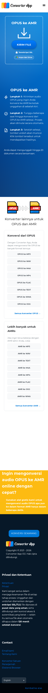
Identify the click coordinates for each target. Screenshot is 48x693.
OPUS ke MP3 (24, 254)
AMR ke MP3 (24, 347)
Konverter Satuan (11, 661)
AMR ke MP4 (24, 375)
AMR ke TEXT (24, 361)
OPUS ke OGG (24, 304)
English (7, 680)
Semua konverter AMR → (28, 406)
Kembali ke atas (33, 688)
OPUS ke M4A (24, 268)
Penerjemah (8, 664)
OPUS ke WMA (24, 297)
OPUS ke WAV (24, 261)
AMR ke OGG (24, 389)
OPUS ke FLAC (24, 283)
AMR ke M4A (24, 368)
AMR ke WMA (24, 396)
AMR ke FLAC (24, 382)
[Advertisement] (24, 441)
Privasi (5, 586)
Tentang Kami (9, 654)
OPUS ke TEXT (24, 290)
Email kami (8, 651)
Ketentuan (8, 583)
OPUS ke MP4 (24, 275)
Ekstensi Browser (11, 667)
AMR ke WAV (24, 354)
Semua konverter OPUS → (28, 313)
